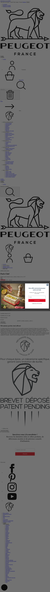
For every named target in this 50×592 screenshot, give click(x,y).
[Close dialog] (47, 285)
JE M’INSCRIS (37, 300)
